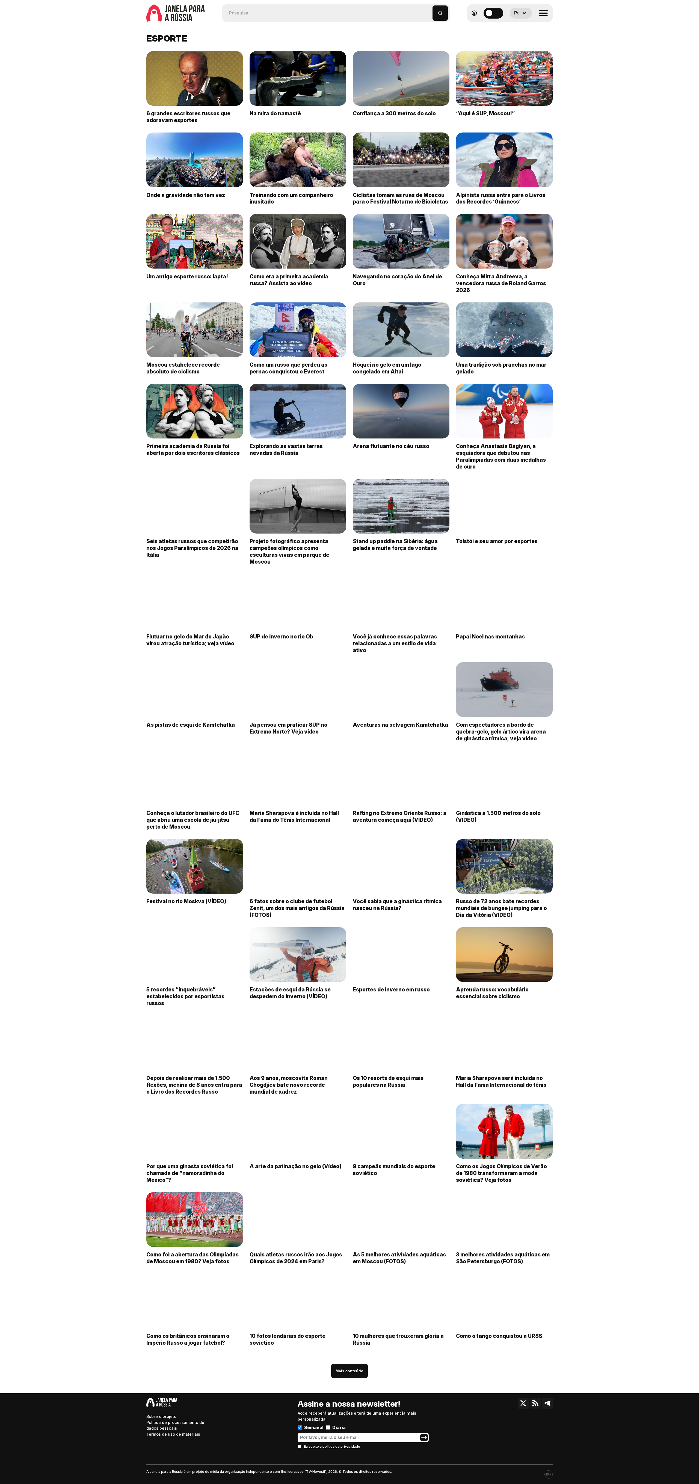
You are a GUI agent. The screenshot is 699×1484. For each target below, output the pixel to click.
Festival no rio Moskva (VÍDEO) (186, 901)
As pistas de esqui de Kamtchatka (190, 725)
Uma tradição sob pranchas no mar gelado (501, 368)
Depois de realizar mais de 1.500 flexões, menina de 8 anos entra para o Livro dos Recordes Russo (194, 1085)
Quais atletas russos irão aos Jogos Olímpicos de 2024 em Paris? (296, 1258)
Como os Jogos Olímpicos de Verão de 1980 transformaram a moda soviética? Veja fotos (501, 1173)
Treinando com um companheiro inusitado (291, 198)
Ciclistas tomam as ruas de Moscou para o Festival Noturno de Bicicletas (400, 198)
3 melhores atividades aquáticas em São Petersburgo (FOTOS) (503, 1258)
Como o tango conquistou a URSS (499, 1336)
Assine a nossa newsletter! (349, 1404)
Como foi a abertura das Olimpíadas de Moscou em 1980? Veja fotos (192, 1258)
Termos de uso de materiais (173, 1434)
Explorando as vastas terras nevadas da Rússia (286, 449)
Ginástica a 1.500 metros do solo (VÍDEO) (498, 816)
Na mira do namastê (275, 113)
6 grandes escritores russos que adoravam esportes (188, 116)
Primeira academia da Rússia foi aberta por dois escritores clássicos (193, 449)
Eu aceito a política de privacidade (332, 1446)
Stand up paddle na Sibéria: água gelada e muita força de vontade (395, 544)
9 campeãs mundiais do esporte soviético (394, 1169)
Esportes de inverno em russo (391, 989)
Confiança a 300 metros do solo (394, 113)
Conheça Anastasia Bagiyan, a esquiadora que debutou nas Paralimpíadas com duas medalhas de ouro (501, 456)
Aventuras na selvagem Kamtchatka (400, 725)
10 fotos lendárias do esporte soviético (287, 1339)
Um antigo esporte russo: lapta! (187, 276)
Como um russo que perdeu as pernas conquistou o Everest (288, 368)
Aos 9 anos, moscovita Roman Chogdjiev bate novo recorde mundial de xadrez (289, 1085)
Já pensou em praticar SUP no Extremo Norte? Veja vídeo (288, 728)
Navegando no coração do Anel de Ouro (397, 280)
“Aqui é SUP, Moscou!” (485, 113)
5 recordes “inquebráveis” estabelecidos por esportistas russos (185, 996)
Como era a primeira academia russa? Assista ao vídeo (289, 280)
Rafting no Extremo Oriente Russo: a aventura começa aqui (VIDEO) (399, 816)
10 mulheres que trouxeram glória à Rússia (398, 1339)
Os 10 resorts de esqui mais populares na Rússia (388, 1081)
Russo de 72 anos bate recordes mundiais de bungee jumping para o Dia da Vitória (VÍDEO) (501, 908)
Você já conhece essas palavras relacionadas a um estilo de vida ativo (395, 643)
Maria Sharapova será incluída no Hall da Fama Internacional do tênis (501, 1081)
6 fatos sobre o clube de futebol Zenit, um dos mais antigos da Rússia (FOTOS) (297, 908)
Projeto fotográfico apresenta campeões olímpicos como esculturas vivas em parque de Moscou (289, 551)
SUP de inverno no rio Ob (281, 636)
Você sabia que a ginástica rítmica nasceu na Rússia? (397, 904)
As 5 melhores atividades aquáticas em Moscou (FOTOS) (399, 1258)
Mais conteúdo (349, 1371)
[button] (429, 10)
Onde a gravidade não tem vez (185, 195)
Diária (339, 1427)
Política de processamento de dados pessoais (175, 1425)
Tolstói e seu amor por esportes (497, 541)
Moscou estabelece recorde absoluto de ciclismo (183, 368)
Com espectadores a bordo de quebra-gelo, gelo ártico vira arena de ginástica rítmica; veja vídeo (501, 732)
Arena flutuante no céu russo (391, 446)
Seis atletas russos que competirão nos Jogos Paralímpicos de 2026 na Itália (192, 548)
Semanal (314, 1427)
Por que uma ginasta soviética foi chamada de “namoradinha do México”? (189, 1173)
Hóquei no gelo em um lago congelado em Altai (387, 368)
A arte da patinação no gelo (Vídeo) (296, 1166)
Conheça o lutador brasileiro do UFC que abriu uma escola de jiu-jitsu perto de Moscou (192, 820)
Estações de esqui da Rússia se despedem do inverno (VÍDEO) (290, 993)
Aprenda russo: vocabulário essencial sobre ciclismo (492, 993)
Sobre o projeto (161, 1416)
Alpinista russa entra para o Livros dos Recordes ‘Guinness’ (500, 198)
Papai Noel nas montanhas (490, 636)
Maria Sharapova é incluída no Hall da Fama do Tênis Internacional (294, 816)
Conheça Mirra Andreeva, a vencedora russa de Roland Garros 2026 (501, 283)
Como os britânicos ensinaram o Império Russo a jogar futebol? (187, 1339)
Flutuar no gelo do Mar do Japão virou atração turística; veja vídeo (190, 640)
